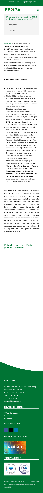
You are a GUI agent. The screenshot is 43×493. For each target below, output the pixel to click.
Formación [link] (9, 416)
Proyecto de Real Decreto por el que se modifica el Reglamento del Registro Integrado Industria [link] (20, 289)
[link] (13, 10)
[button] (38, 11)
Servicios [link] (8, 419)
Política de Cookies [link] (19, 484)
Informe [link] (7, 44)
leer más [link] (9, 276)
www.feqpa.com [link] (20, 481)
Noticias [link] (12, 30)
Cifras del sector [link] (11, 413)
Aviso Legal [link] (30, 481)
